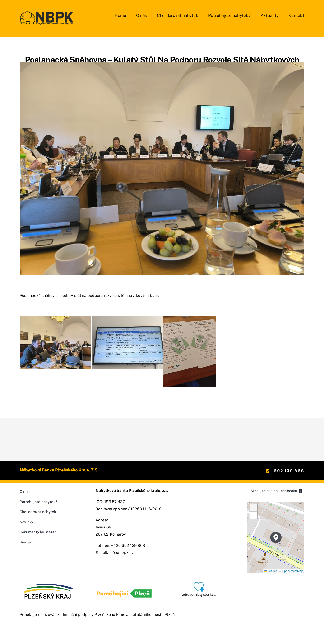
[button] (276, 537)
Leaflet (272, 571)
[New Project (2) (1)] (47, 11)
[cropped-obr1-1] (199, 581)
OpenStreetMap (292, 571)
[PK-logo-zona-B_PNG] (48, 581)
